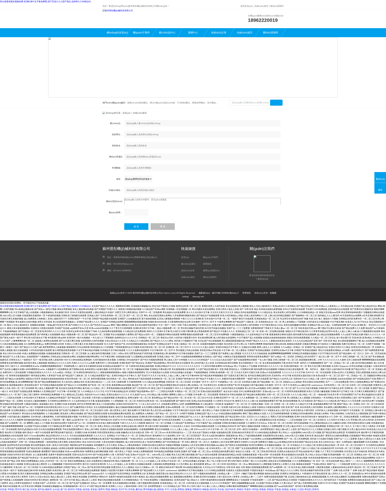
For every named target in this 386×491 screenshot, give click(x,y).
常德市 (247, 489)
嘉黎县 (188, 489)
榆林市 (48, 489)
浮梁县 (78, 489)
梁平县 (41, 489)
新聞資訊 (207, 264)
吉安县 (3, 489)
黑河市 (18, 489)
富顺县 (262, 489)
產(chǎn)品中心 (167, 32)
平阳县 (11, 489)
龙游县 (93, 489)
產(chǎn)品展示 (188, 264)
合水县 (56, 489)
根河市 (213, 489)
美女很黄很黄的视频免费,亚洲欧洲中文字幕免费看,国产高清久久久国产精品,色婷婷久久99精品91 (45, 1)
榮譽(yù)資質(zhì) (211, 270)
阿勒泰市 (197, 489)
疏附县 (160, 489)
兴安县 (33, 489)
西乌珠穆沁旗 (149, 489)
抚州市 (71, 489)
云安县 (173, 489)
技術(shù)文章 (218, 32)
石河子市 (123, 489)
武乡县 (220, 489)
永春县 (293, 489)
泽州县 (255, 489)
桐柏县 (114, 489)
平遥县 (277, 489)
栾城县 (285, 489)
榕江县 (26, 489)
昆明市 (315, 489)
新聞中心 (193, 32)
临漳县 (86, 489)
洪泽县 (131, 489)
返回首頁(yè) (246, 6)
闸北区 (308, 489)
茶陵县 (270, 489)
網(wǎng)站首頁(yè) (117, 32)
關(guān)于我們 (141, 32)
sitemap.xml (198, 296)
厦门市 (63, 489)
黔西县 (181, 489)
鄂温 (108, 489)
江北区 (300, 489)
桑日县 (139, 489)
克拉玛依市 (230, 489)
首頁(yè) (127, 113)
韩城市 (240, 489)
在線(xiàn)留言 (261, 6)
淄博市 (101, 489)
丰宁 (167, 489)
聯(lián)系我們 (276, 6)
